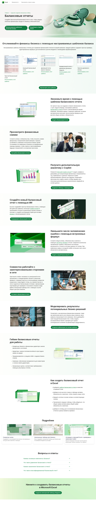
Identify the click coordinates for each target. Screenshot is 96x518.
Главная (7, 12)
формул (12, 214)
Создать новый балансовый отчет (62, 255)
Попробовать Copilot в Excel (36, 27)
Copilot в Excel (35, 208)
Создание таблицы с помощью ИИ (62, 188)
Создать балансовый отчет (60, 120)
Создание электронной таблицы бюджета (48, 493)
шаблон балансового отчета (68, 387)
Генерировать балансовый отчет (21, 219)
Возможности (15, 2)
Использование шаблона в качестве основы (14, 27)
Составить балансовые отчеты (20, 294)
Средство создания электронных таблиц (20, 12)
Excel (6, 2)
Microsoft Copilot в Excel (65, 172)
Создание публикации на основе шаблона (64, 327)
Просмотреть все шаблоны (48, 87)
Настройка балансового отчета (20, 153)
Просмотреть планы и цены (28, 2)
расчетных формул (62, 242)
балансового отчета (56, 109)
